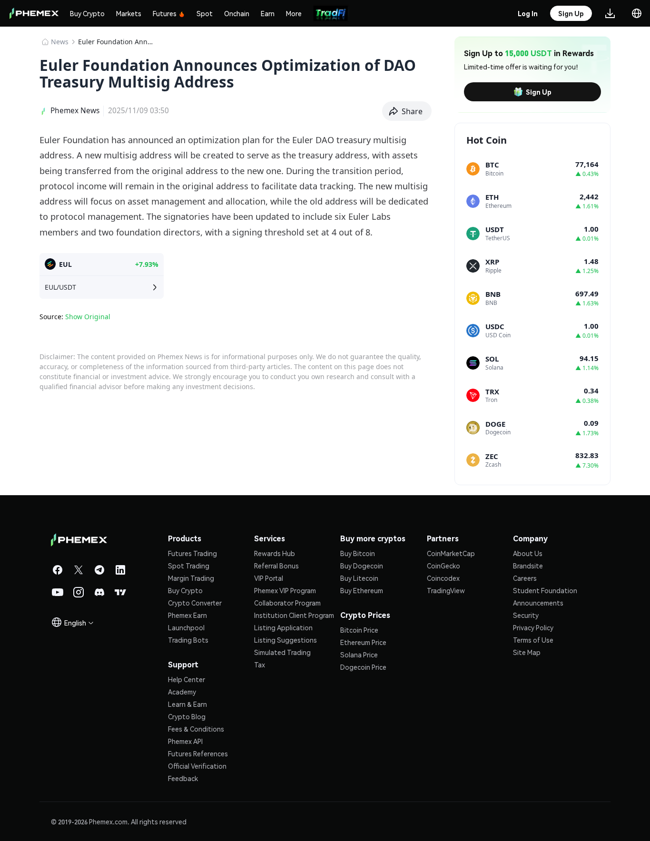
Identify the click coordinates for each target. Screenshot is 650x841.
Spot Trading (188, 565)
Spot (205, 13)
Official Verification (197, 766)
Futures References (198, 753)
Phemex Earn (187, 615)
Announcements (538, 602)
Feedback (183, 778)
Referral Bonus (276, 565)
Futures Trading (192, 553)
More (294, 13)
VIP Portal (268, 578)
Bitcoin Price (359, 630)
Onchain (236, 13)
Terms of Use (533, 640)
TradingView (446, 590)
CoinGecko (443, 565)
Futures (165, 13)
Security (526, 615)
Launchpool (186, 627)
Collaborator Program (287, 602)
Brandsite (528, 565)
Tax (259, 664)
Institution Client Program (294, 615)
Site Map (527, 652)
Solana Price (359, 654)
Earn (268, 13)
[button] (407, 111)
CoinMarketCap (451, 553)
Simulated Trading (282, 652)
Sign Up (539, 92)
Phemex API (185, 741)
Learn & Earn (187, 704)
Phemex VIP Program (285, 590)
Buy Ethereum (361, 590)
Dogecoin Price (363, 667)
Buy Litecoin (359, 578)
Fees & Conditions (196, 728)
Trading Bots (188, 640)
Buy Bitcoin (357, 553)
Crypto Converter (195, 602)
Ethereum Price (363, 642)
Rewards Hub (274, 553)
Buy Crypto (87, 13)
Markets (128, 13)
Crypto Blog (187, 716)
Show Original (87, 316)
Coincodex (443, 578)
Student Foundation (545, 590)
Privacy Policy (533, 627)
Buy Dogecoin (361, 565)
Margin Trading (191, 578)
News (60, 41)
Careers (525, 578)
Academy (182, 691)
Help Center (186, 679)
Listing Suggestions (285, 640)
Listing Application (283, 627)
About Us (527, 553)
